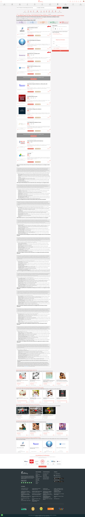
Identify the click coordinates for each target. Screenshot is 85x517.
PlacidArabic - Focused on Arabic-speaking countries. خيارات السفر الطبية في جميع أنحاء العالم (47, 494)
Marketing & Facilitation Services (39, 477)
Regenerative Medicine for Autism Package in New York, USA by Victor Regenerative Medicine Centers (49, 381)
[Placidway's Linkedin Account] (31, 482)
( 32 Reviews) (21, 59)
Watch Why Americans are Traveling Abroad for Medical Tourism (22, 415)
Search (59, 7)
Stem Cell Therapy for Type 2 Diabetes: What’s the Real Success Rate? (22, 430)
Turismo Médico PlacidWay (24, 489)
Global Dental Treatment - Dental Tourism (36, 499)
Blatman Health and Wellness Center (61, 447)
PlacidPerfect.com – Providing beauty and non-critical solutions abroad (37, 494)
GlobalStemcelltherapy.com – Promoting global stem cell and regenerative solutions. (47, 497)
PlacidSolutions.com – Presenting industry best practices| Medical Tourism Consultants (47, 492)
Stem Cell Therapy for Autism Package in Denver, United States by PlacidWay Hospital (62, 380)
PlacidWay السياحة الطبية (35, 489)
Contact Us (37, 482)
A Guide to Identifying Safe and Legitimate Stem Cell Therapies (48, 430)
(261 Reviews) (60, 450)
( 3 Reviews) (21, 128)
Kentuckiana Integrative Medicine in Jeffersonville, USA (34, 448)
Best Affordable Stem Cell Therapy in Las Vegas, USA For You (35, 380)
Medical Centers (22, 14)
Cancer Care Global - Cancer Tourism (25, 500)
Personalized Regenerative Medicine (57, 34)
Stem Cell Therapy (27, 14)
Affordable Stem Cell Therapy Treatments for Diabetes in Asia (22, 380)
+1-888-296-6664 (57, 473)
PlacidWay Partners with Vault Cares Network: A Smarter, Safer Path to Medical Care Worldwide (49, 415)
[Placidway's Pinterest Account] (27, 482)
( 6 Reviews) (21, 146)
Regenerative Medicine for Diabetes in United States (22, 398)
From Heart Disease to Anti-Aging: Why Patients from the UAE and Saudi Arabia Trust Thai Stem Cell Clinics (36, 431)
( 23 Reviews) (21, 33)
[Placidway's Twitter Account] (23, 482)
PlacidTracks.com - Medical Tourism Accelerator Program (58, 490)
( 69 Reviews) (21, 102)
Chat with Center (30, 35)
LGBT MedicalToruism (56, 498)
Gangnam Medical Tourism (46, 489)
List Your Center (38, 478)
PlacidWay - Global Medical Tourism (58, 488)
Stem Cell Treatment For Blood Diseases (36, 14)
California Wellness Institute (56, 33)
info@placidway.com (57, 475)
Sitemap (37, 483)
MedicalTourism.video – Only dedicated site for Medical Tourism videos (26, 496)
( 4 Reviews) (21, 159)
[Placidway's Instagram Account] (29, 482)
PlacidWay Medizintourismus (24, 488)
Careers (37, 481)
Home (17, 14)
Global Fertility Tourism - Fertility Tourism (25, 499)
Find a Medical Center (45, 473)
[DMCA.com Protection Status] (41, 509)
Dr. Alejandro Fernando (30, 18)
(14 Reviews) (47, 450)
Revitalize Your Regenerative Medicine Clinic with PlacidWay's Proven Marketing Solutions (35, 415)
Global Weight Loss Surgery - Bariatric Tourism (59, 496)
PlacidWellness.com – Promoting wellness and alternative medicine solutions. (25, 494)
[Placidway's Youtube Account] (25, 482)
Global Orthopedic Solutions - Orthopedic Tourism (35, 500)
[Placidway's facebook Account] (21, 482)
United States (44, 14)
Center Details (37, 35)
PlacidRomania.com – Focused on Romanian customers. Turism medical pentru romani (25, 492)
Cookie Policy (57, 48)
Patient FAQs (37, 479)
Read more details (29, 46)
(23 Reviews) (20, 450)
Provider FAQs (37, 480)
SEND (60, 50)
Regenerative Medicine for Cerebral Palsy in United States (48, 398)
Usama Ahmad (40, 18)
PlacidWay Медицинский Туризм (36, 488)
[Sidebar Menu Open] (1, 1)
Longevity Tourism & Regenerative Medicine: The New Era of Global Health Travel (62, 430)
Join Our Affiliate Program (38, 475)
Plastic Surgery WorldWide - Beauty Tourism (36, 496)
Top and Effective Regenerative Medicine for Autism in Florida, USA (35, 398)
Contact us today (26, 366)
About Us (37, 473)
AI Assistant (65, 7)
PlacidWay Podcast (45, 488)
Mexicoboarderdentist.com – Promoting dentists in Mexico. (59, 494)
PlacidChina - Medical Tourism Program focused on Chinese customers (37, 491)
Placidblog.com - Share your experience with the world (57, 491)
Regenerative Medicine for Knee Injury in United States (62, 398)
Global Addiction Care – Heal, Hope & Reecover (47, 499)
